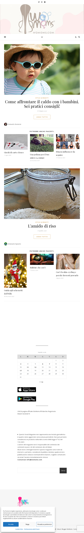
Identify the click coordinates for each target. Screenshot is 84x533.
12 (35, 367)
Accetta (10, 524)
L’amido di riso (42, 226)
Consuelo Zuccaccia (14, 124)
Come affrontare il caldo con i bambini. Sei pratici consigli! (42, 104)
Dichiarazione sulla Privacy (32, 529)
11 (28, 367)
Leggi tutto (42, 117)
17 (21, 371)
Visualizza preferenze (44, 524)
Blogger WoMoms (67, 529)
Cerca (63, 470)
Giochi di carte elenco (14, 152)
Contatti (75, 529)
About (59, 529)
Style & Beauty (42, 98)
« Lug (41, 382)
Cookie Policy (19, 529)
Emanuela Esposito (14, 244)
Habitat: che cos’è (38, 267)
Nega (27, 524)
